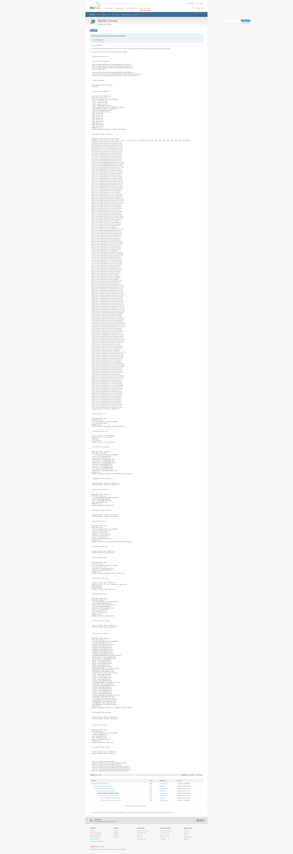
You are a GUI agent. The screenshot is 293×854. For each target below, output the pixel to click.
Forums (92, 14)
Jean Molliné (162, 786)
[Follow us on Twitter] (200, 821)
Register (201, 3)
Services (116, 828)
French (109, 24)
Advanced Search (245, 22)
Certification (116, 833)
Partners (186, 835)
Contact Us (186, 830)
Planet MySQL (115, 14)
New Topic (94, 30)
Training (115, 830)
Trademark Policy (113, 849)
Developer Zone (145, 8)
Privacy (91, 849)
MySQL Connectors (164, 837)
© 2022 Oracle (101, 846)
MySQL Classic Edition (95, 837)
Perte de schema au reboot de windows (100, 783)
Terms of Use (106, 849)
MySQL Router (140, 837)
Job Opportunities (188, 837)
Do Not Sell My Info (98, 849)
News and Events (125, 14)
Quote (100, 775)
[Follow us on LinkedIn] (198, 8)
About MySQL (188, 828)
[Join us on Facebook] (192, 8)
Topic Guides (163, 839)
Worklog (103, 14)
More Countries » (113, 821)
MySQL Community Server (143, 830)
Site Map (186, 839)
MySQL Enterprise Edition (96, 833)
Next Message (199, 775)
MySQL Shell (140, 835)
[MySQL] (95, 6)
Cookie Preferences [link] (122, 849)
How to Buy (186, 833)
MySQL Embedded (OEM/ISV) (96, 841)
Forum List (101, 24)
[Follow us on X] (195, 8)
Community (135, 14)
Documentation (131, 8)
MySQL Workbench (141, 839)
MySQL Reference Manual (166, 830)
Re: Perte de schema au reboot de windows (102, 786)
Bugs (98, 14)
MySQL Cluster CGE (94, 839)
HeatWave (92, 830)
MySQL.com (109, 8)
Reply (96, 775)
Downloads (119, 8)
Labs (108, 14)
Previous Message (190, 775)
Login (197, 3)
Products (93, 828)
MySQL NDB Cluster (141, 833)
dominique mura (163, 783)
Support (115, 837)
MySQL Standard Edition (95, 835)
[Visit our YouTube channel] (201, 8)
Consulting (115, 835)
